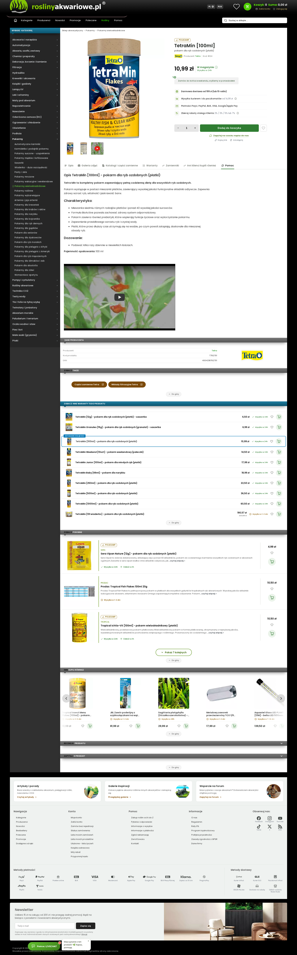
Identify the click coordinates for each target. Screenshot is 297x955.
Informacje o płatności (142, 830)
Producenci (43, 20)
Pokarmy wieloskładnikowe (111, 30)
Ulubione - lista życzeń (82, 843)
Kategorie (26, 20)
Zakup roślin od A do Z (142, 817)
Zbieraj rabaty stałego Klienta (197, 113)
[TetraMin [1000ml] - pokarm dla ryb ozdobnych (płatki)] (69, 504)
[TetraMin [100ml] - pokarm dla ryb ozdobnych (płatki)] (114, 88)
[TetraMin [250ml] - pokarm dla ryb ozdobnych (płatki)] (69, 483)
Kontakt (135, 843)
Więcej (84, 934)
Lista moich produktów (82, 839)
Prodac (104, 583)
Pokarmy (90, 30)
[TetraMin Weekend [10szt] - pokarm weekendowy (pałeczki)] (69, 452)
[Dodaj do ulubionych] (263, 128)
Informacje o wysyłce (142, 826)
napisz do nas (241, 135)
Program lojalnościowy (203, 830)
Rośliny (105, 20)
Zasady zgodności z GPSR (204, 839)
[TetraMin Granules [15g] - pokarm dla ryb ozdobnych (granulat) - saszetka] (69, 427)
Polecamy (184, 40)
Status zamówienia (80, 830)
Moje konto (76, 817)
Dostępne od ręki (24, 843)
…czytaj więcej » (176, 560)
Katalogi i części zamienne (122, 165)
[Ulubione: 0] (236, 6)
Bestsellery (21, 830)
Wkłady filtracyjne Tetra (124, 384)
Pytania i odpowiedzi (141, 821)
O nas (194, 817)
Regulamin (196, 821)
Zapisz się (85, 926)
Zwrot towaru (137, 839)
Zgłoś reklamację (140, 834)
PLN (220, 6)
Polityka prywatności (201, 834)
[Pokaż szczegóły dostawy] (235, 98)
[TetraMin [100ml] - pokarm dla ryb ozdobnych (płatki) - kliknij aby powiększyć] (70, 148)
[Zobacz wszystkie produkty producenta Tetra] (178, 56)
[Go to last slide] (66, 698)
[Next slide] (281, 698)
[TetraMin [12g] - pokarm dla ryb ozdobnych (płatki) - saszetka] (69, 417)
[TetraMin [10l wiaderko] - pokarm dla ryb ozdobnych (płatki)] (69, 514)
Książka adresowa (80, 847)
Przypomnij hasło (79, 856)
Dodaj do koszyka (229, 128)
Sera (103, 550)
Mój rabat (75, 852)
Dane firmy (196, 843)
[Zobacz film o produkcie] (97, 148)
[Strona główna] (15, 20)
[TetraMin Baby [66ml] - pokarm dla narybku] (69, 473)
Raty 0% (195, 826)
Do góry (175, 394)
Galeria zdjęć (89, 165)
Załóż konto (76, 821)
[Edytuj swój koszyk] (247, 6)
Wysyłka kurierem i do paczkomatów (201, 98)
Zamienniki (172, 165)
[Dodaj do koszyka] (272, 562)
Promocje (75, 20)
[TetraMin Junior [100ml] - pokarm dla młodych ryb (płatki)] (69, 462)
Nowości (60, 20)
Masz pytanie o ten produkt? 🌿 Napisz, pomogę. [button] (73, 944)
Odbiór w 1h (128, 567)
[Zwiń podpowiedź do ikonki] (88, 941)
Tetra (214, 350)
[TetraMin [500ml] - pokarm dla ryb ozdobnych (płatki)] (69, 493)
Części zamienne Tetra (87, 384)
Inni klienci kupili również (201, 165)
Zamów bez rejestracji (82, 826)
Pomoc (118, 20)
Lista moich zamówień (82, 834)
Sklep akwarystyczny (72, 30)
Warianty (152, 165)
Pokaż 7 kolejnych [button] (176, 652)
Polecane (91, 20)
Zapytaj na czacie (223, 135)
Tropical (105, 622)
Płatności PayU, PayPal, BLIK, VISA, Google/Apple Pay (209, 105)
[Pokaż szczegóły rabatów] (238, 113)
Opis (70, 165)
